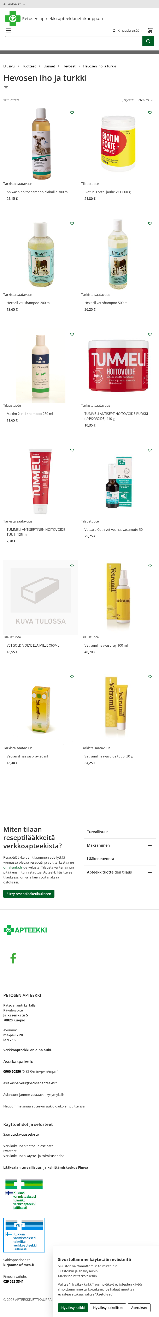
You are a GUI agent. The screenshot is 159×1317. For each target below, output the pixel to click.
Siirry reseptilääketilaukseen (29, 894)
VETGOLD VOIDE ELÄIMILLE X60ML (33, 645)
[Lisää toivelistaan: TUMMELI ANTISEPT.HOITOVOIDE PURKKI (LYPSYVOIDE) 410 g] (150, 334)
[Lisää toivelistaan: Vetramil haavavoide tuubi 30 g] (150, 677)
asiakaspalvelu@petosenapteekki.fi (30, 1083)
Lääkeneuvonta (100, 858)
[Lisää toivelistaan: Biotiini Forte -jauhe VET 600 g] (150, 112)
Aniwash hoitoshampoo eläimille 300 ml (38, 192)
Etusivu (9, 66)
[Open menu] (8, 30)
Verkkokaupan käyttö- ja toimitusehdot (33, 1156)
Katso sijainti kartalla (19, 1005)
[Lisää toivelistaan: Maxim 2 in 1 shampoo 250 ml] (72, 334)
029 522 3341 (13, 1281)
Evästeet (10, 1151)
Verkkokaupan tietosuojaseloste (28, 1146)
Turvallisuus (97, 831)
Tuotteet (29, 66)
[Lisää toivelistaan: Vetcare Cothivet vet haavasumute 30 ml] (150, 450)
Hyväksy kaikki (73, 1307)
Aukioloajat (12, 4)
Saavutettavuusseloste (21, 1134)
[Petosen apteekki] (79, 930)
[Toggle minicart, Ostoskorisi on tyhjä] (150, 30)
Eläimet (49, 66)
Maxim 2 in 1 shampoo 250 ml (30, 413)
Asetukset (139, 1307)
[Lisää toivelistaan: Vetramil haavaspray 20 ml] (72, 677)
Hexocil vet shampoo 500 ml (106, 303)
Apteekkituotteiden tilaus (109, 872)
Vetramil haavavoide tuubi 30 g (108, 756)
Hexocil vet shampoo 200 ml (29, 303)
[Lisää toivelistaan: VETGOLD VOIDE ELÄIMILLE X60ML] (72, 566)
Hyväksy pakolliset (108, 1307)
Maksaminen (98, 845)
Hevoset (69, 66)
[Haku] (148, 41)
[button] (79, 88)
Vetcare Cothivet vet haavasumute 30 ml (115, 529)
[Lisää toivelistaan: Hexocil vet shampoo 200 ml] (72, 223)
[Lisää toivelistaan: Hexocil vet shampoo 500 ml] (150, 223)
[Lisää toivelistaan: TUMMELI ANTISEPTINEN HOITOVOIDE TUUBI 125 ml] (72, 450)
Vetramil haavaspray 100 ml (106, 645)
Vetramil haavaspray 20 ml (27, 756)
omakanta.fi (12, 867)
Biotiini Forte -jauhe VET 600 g (107, 192)
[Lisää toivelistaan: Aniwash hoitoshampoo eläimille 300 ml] (72, 112)
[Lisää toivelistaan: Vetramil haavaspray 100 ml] (150, 566)
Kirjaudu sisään (130, 30)
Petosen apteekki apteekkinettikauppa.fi (62, 18)
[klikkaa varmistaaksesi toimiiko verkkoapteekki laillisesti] (79, 1235)
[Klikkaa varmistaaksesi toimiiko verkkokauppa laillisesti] (79, 1194)
